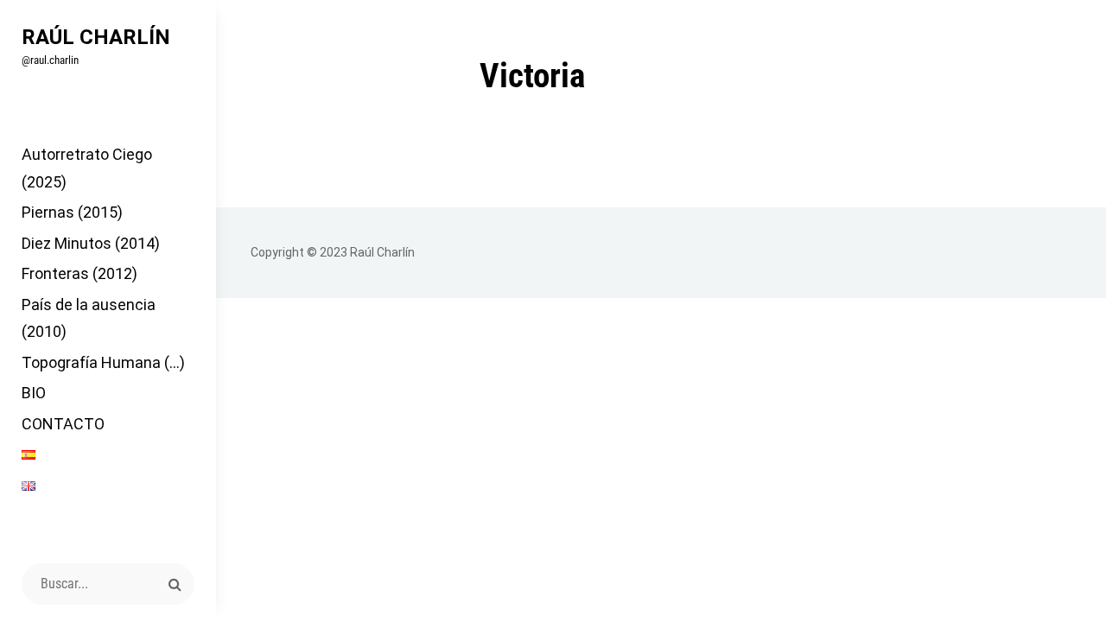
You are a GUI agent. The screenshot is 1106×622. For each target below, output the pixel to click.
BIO (34, 393)
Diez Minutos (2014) (91, 243)
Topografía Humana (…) (103, 362)
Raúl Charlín (96, 37)
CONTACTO (63, 424)
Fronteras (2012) (79, 273)
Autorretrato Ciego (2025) (87, 168)
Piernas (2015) (72, 212)
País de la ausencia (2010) (89, 318)
